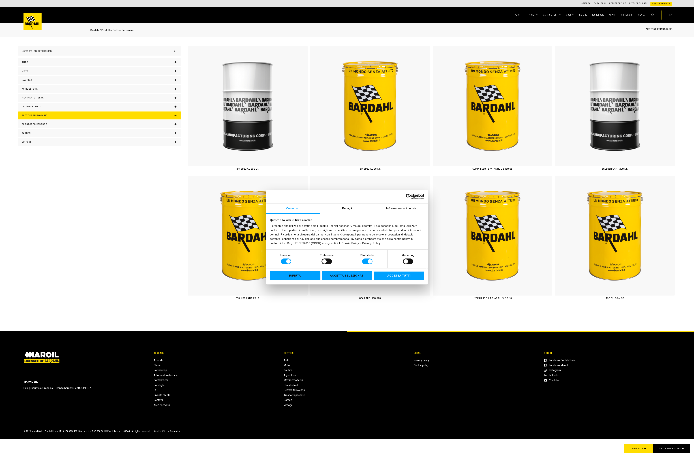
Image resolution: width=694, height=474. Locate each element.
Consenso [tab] (292, 208)
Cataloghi (600, 3)
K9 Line (583, 15)
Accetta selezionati (347, 275)
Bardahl (94, 30)
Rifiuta (295, 275)
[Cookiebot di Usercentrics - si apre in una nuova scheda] (408, 196)
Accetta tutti (399, 275)
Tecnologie (598, 15)
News (612, 15)
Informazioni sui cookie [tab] (401, 208)
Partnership (626, 15)
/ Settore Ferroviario (122, 30)
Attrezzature (617, 3)
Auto (517, 15)
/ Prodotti (105, 30)
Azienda (586, 3)
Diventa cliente (638, 3)
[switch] (327, 261)
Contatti (642, 15)
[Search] (175, 51)
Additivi (570, 15)
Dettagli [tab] (347, 208)
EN (670, 15)
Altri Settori (550, 15)
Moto (531, 15)
